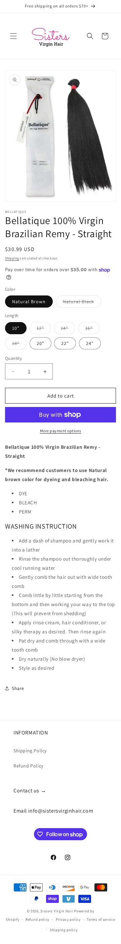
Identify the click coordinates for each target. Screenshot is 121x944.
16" (92, 329)
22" (65, 343)
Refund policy (37, 919)
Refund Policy (28, 766)
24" (90, 343)
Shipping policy (64, 929)
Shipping (12, 258)
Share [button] (18, 688)
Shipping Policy (30, 751)
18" (19, 344)
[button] (13, 36)
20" (40, 343)
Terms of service (101, 919)
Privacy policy (68, 919)
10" (15, 328)
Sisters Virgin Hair (56, 911)
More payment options (60, 430)
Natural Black (82, 303)
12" (44, 329)
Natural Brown (29, 301)
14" (68, 329)
